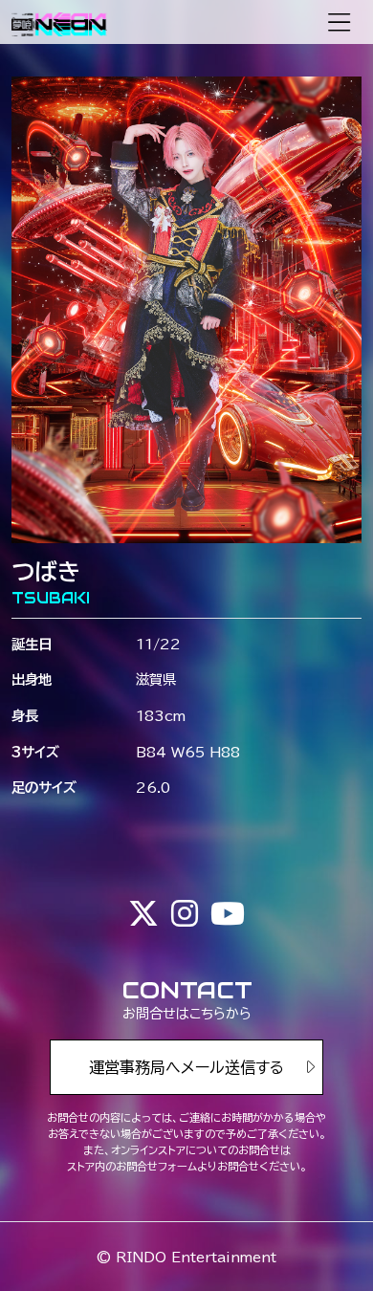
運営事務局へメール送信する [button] (186, 1067)
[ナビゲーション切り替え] (339, 22)
